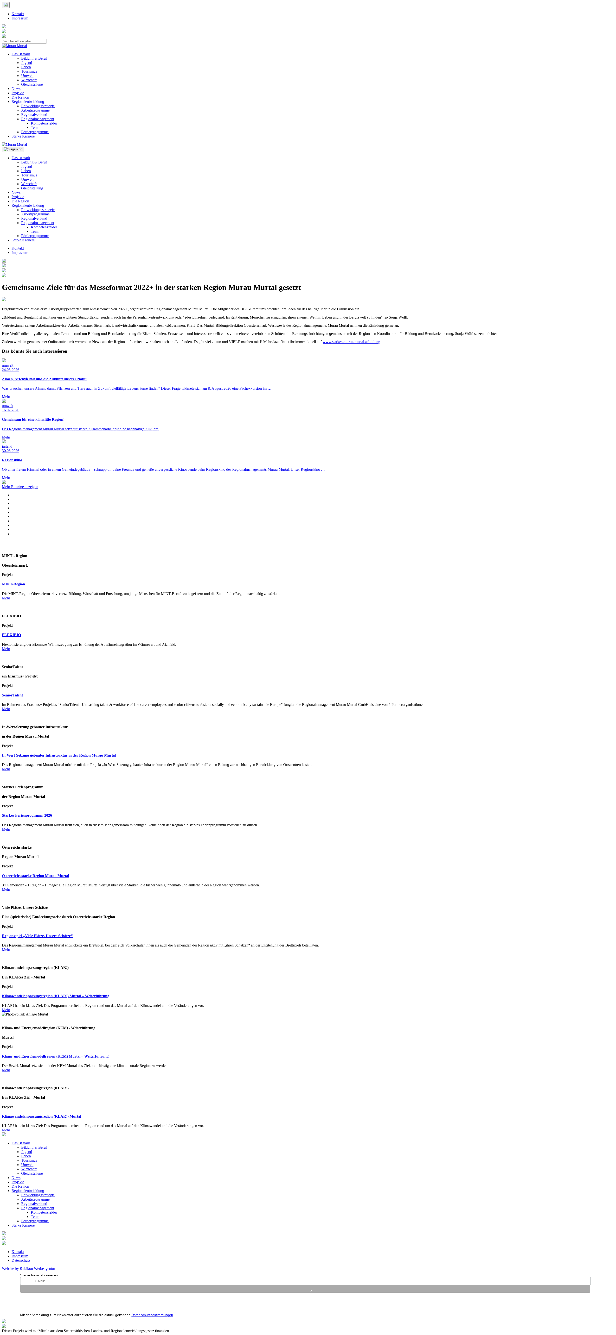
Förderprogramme (35, 132)
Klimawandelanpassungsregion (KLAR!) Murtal (41, 1116)
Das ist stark (21, 54)
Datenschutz (21, 1260)
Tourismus (29, 71)
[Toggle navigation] (13, 149)
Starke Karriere (23, 136)
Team (35, 127)
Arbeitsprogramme (35, 110)
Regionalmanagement (37, 119)
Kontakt (18, 14)
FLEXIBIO (11, 635)
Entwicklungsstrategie (38, 106)
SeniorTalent (12, 695)
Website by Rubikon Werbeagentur (28, 1268)
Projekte (18, 93)
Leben (26, 67)
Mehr (6, 598)
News (16, 89)
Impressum (20, 18)
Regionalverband (34, 115)
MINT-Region (13, 584)
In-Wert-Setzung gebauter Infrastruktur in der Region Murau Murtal (59, 755)
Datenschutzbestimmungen (152, 1315)
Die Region (20, 97)
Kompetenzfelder (44, 123)
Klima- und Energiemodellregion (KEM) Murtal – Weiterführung (55, 1056)
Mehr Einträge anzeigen (20, 487)
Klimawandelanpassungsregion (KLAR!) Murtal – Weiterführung (55, 996)
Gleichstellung (32, 84)
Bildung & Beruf (34, 58)
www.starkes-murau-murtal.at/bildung (351, 342)
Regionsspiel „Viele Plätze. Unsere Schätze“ (37, 936)
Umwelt (27, 76)
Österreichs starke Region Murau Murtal (35, 876)
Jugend (26, 63)
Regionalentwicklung (28, 102)
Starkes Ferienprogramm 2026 (27, 815)
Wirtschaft (29, 80)
